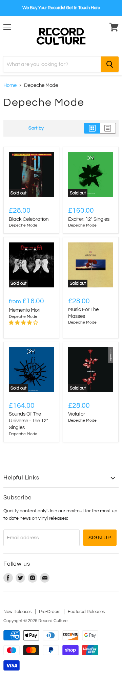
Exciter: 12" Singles (88, 219)
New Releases (17, 611)
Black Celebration (28, 219)
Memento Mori (24, 310)
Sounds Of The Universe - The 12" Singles (28, 420)
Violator (76, 414)
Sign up (99, 537)
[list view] (108, 128)
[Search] (110, 64)
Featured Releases (86, 611)
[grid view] (92, 128)
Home (10, 85)
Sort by (36, 128)
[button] (24, 322)
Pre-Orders (49, 611)
